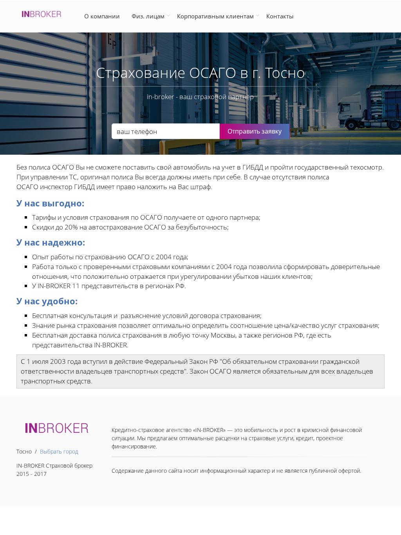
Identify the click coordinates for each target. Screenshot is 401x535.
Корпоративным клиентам (215, 16)
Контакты (280, 16)
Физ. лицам (148, 16)
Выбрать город (59, 451)
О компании (103, 16)
